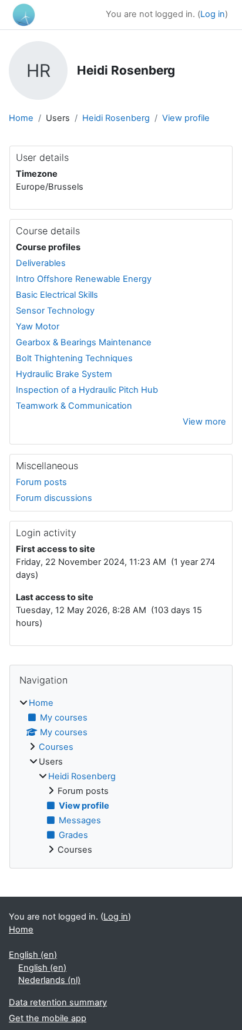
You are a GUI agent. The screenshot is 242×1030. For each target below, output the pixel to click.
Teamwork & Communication (74, 405)
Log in (212, 14)
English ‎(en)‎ (33, 955)
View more (204, 421)
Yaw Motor (37, 326)
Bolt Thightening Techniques (74, 358)
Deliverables (41, 263)
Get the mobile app (47, 1018)
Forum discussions (54, 498)
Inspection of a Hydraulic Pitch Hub (87, 390)
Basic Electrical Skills (57, 295)
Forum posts (41, 482)
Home (21, 118)
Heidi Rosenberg (116, 118)
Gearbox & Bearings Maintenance (84, 342)
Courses (56, 747)
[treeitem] (121, 776)
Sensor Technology (55, 310)
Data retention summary (58, 1002)
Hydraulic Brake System (64, 374)
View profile (186, 118)
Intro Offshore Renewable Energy (84, 279)
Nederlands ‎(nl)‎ (49, 980)
